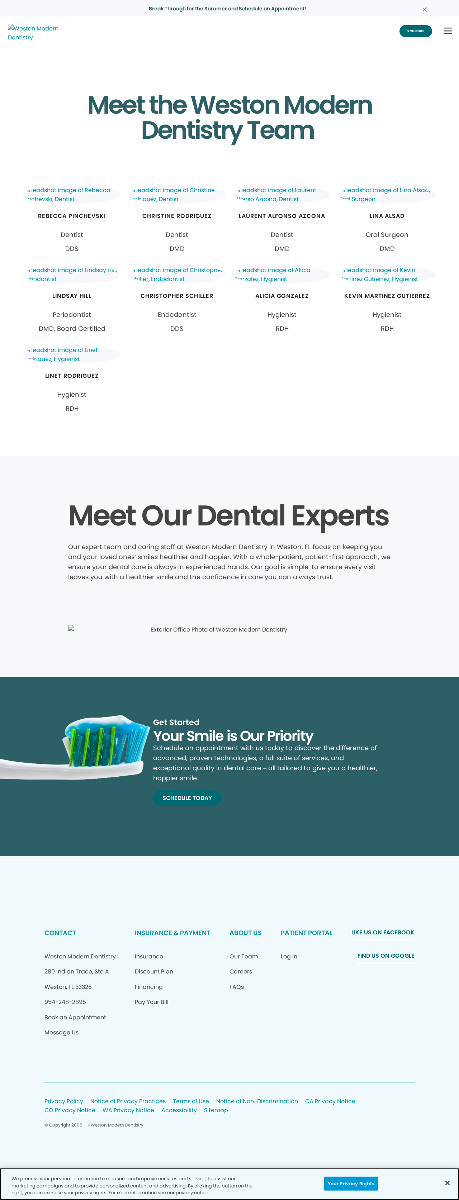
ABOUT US (246, 932)
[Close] (447, 1183)
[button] (448, 31)
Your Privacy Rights (351, 1183)
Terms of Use (191, 1101)
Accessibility (179, 1110)
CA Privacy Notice (330, 1101)
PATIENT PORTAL (306, 932)
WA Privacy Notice (128, 1110)
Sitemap (216, 1110)
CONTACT (60, 932)
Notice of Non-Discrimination (257, 1101)
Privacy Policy (63, 1101)
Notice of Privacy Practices (128, 1101)
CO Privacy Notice (69, 1110)
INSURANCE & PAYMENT (172, 932)
